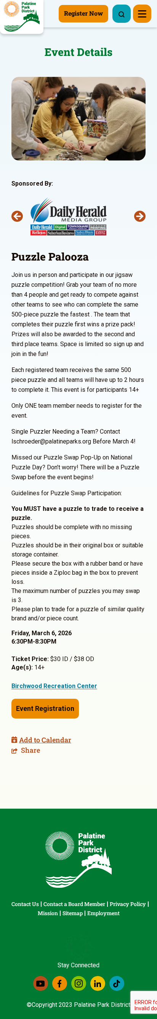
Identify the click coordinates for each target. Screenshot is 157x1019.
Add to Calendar (45, 740)
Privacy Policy (128, 904)
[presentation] (17, 216)
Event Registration (45, 708)
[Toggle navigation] (142, 14)
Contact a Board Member (74, 904)
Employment (103, 913)
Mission (48, 913)
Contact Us (25, 904)
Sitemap (72, 913)
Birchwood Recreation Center (54, 686)
